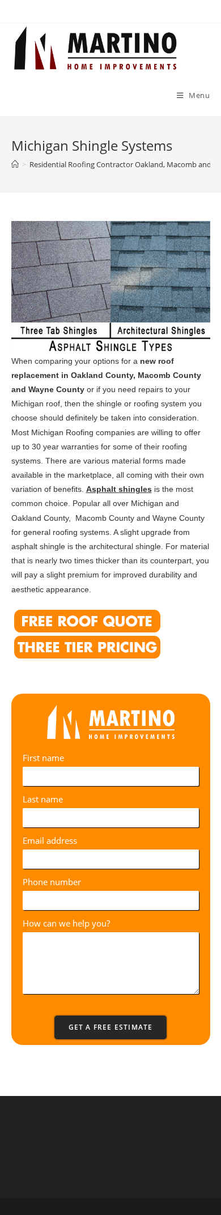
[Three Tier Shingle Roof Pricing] (87, 645)
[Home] (15, 164)
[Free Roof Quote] (87, 619)
